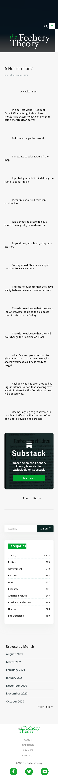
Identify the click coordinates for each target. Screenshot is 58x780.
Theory (12, 555)
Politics (12, 562)
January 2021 (14, 678)
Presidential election (19, 602)
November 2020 (16, 693)
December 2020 (16, 685)
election (12, 575)
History (12, 609)
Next (37, 498)
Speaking (28, 745)
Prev (24, 498)
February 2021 (15, 670)
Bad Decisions (16, 615)
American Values (17, 595)
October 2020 (15, 701)
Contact (28, 755)
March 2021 (13, 662)
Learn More (29, 477)
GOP (10, 582)
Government (15, 568)
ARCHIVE (28, 750)
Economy (13, 588)
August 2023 (14, 654)
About (28, 740)
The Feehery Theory (30, 43)
